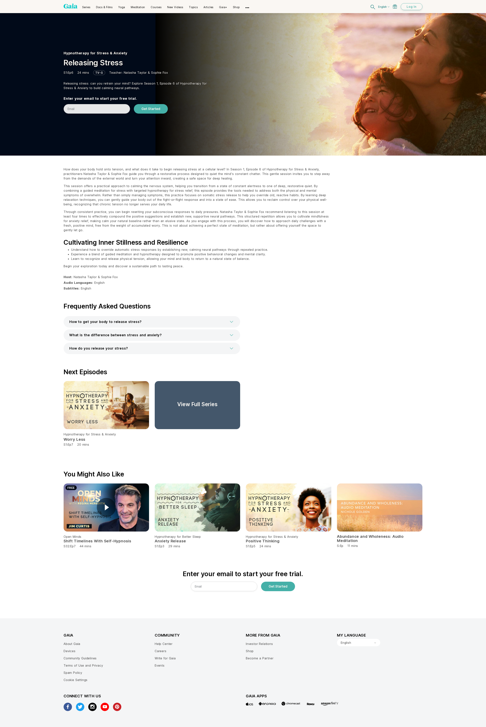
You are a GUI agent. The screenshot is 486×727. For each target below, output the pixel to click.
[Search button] (373, 6)
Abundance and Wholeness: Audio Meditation (370, 538)
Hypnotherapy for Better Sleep (178, 537)
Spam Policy (73, 673)
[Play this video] (106, 507)
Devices (70, 651)
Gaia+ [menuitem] (223, 7)
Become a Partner (259, 658)
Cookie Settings (76, 680)
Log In (412, 7)
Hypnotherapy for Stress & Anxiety (95, 53)
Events (160, 665)
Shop (250, 651)
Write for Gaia (165, 658)
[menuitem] (86, 6)
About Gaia (72, 644)
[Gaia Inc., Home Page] (70, 6)
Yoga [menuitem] (121, 7)
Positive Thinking (263, 541)
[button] (151, 322)
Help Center (164, 644)
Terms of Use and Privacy (83, 665)
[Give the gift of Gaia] (395, 6)
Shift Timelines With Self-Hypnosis (97, 541)
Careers (160, 651)
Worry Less (74, 439)
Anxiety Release (170, 541)
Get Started (150, 109)
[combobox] (358, 642)
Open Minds (72, 537)
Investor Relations (259, 644)
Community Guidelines (80, 658)
